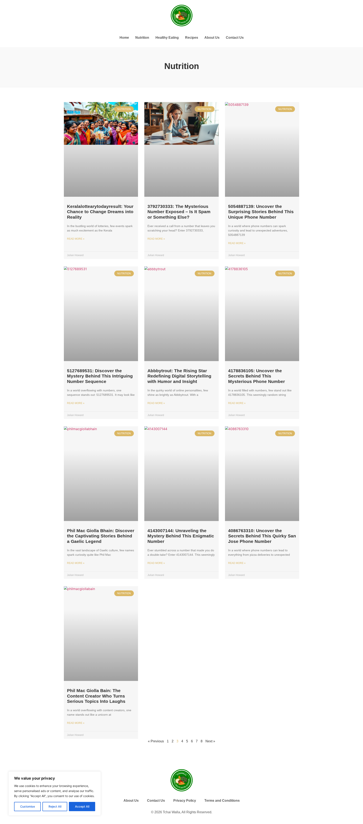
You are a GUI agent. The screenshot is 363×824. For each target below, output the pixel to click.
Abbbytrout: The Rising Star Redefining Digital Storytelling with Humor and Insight (179, 376)
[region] (54, 793)
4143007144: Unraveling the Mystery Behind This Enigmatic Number (180, 536)
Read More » (75, 238)
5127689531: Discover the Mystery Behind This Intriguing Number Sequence (100, 376)
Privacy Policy (184, 800)
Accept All (82, 806)
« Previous (156, 741)
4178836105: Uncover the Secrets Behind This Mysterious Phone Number (256, 376)
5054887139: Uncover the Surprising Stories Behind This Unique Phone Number (261, 211)
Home (124, 37)
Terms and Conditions (222, 800)
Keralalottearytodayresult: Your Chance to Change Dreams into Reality (100, 211)
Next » (210, 741)
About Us (212, 37)
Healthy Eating (167, 37)
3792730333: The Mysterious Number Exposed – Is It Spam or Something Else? (178, 211)
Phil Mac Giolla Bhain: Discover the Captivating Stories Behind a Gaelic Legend (100, 536)
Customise (27, 806)
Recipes (191, 37)
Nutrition (142, 37)
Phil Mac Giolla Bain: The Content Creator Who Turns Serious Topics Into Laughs (96, 695)
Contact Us (235, 37)
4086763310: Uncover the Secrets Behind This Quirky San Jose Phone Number (262, 536)
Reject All (55, 806)
